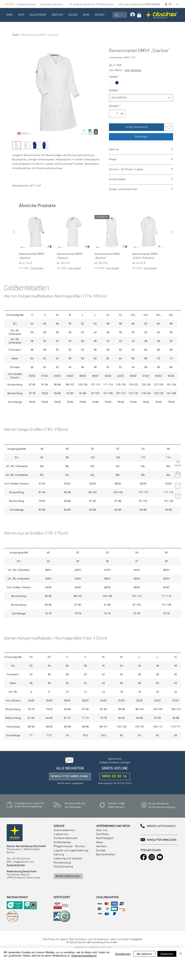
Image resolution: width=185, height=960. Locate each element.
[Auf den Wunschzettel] (169, 127)
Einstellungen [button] (123, 954)
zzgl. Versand (133, 70)
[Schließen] (180, 954)
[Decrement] (112, 113)
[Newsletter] (178, 463)
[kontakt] (178, 485)
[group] (93, 242)
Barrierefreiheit (105, 854)
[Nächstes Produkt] (171, 232)
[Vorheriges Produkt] (14, 232)
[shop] (178, 474)
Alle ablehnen (144, 954)
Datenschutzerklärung (83, 955)
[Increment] (122, 113)
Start (15, 35)
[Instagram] (152, 857)
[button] (21, 15)
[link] (139, 14)
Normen (80, 846)
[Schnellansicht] (36, 232)
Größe (114, 90)
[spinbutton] (117, 113)
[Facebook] (143, 857)
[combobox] (141, 97)
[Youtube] (160, 857)
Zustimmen (166, 954)
